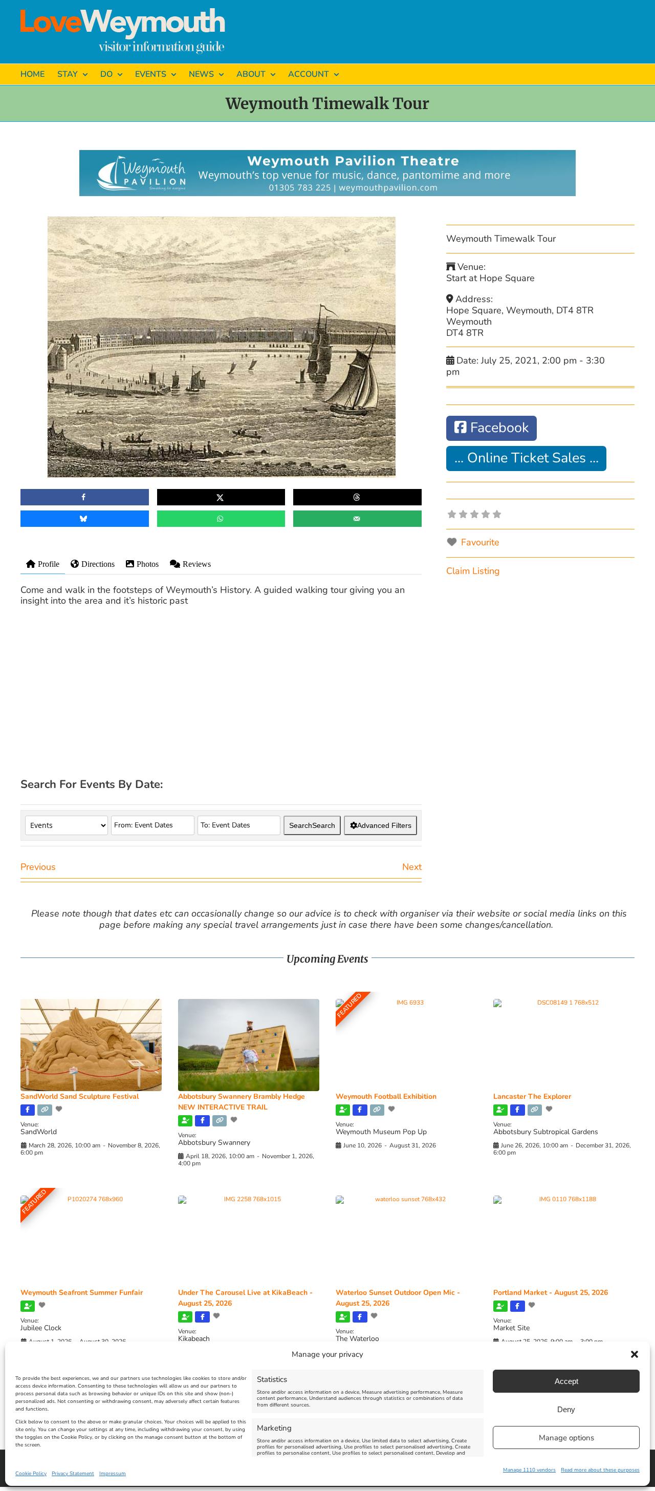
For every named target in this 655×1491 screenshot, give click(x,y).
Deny (566, 1409)
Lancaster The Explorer (532, 1096)
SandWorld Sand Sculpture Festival (79, 1096)
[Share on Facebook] (84, 497)
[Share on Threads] (357, 497)
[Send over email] (357, 518)
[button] (634, 1354)
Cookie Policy (31, 1473)
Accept (566, 1381)
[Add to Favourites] (60, 1109)
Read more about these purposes (600, 1470)
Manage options (566, 1438)
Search (312, 825)
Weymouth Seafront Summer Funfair (81, 1292)
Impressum (112, 1473)
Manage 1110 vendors (529, 1470)
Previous (38, 867)
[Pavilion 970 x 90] (327, 154)
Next (412, 867)
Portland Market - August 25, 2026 (550, 1292)
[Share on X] (221, 497)
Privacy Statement (73, 1473)
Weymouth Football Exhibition (386, 1096)
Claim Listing (473, 571)
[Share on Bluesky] (84, 518)
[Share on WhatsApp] (221, 518)
